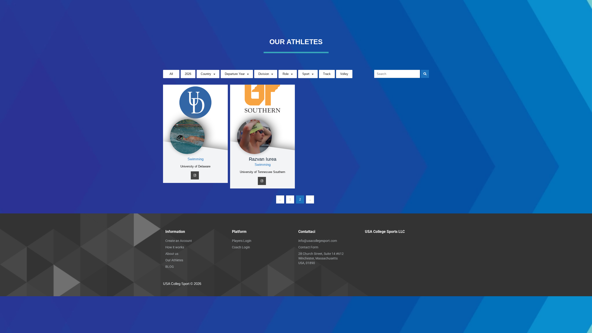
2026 (188, 74)
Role (286, 74)
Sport (305, 74)
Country (206, 74)
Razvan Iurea (262, 159)
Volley (344, 74)
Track (327, 74)
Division (263, 74)
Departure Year (235, 74)
